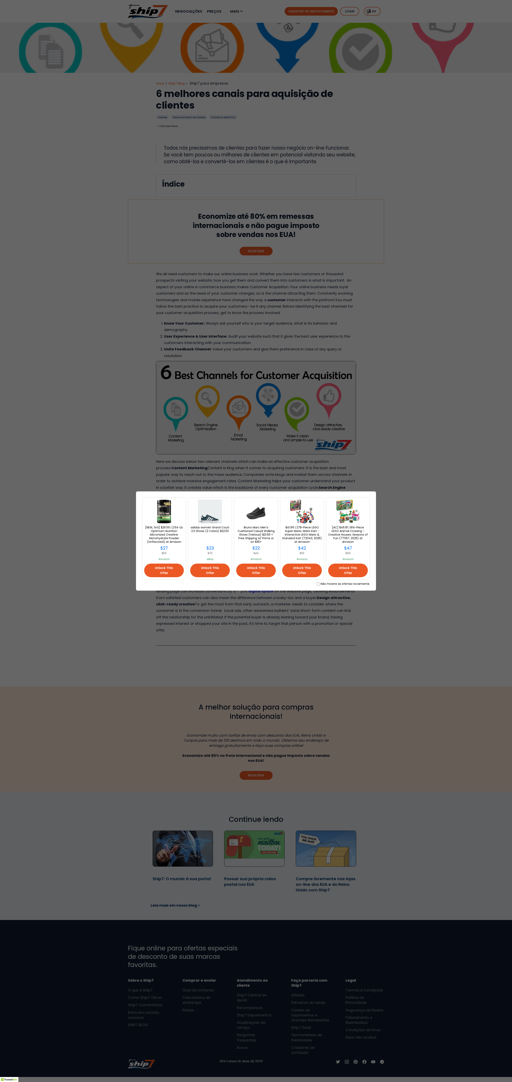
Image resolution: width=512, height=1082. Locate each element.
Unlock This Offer (164, 570)
